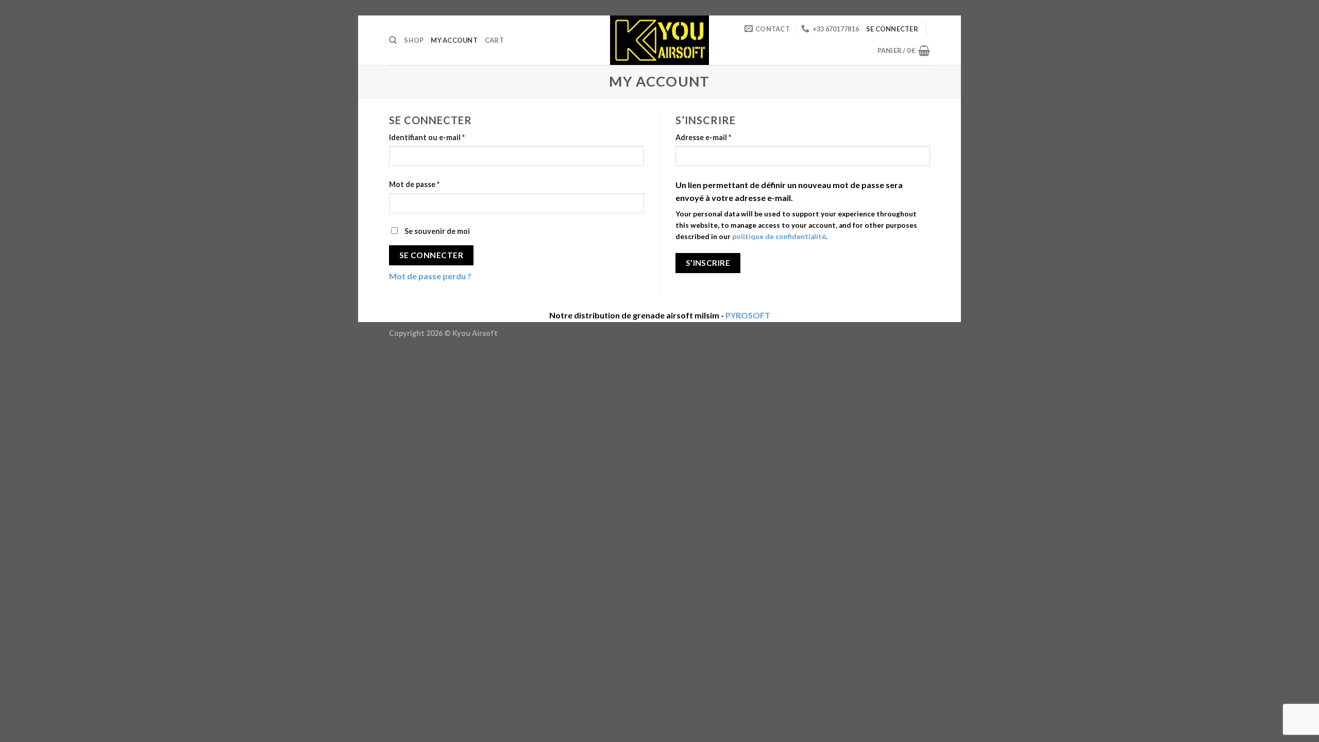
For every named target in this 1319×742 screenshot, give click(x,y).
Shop (414, 40)
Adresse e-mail (703, 137)
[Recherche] (393, 40)
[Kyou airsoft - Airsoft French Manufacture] (659, 40)
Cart (494, 40)
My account (454, 40)
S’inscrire (708, 262)
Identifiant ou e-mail (427, 137)
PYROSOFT (747, 315)
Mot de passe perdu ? (430, 276)
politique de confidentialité (779, 236)
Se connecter (431, 255)
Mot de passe (414, 184)
